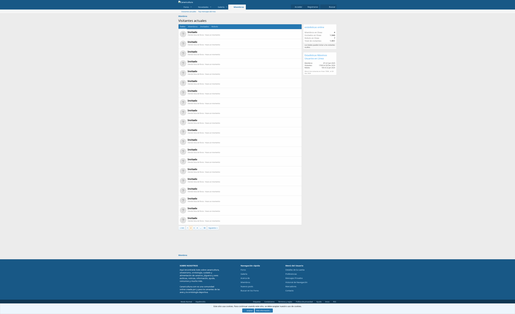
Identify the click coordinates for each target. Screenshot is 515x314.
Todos (182, 26)
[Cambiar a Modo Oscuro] (322, 6)
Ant (182, 228)
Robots (214, 26)
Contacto (289, 290)
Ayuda (318, 301)
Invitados (204, 26)
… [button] (200, 228)
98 (204, 228)
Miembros (239, 7)
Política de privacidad (304, 301)
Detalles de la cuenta (294, 269)
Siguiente (212, 228)
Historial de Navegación (296, 282)
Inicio (327, 301)
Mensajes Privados (294, 278)
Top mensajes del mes (207, 11)
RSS (334, 301)
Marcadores (290, 286)
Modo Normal (186, 301)
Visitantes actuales (188, 11)
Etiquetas (257, 301)
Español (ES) (200, 301)
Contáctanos (269, 301)
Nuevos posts (247, 286)
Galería (221, 7)
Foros (186, 7)
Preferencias (291, 274)
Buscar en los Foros (250, 290)
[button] (191, 7)
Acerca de (245, 278)
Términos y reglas (285, 301)
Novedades (203, 7)
